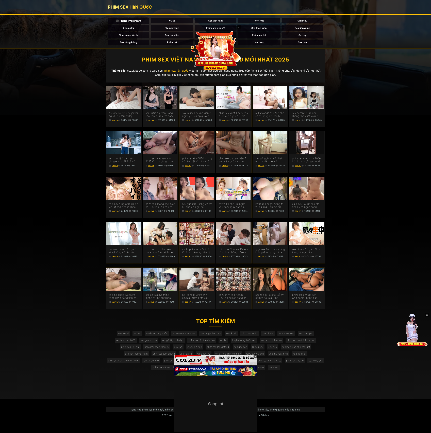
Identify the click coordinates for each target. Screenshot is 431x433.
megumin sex (194, 346)
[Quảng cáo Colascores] (215, 371)
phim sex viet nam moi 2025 (123, 360)
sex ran (178, 346)
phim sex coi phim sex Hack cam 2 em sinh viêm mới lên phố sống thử (160, 251)
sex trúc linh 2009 (125, 340)
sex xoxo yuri (306, 333)
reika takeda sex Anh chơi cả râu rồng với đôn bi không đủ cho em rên (270, 115)
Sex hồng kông (128, 42)
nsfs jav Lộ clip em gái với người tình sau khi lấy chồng (123, 115)
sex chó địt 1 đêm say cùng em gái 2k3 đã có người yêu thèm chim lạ (122, 160)
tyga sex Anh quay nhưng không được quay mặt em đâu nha (270, 251)
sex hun (272, 346)
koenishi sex (299, 353)
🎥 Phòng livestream (128, 20)
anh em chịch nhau (271, 340)
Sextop (303, 35)
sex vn (115, 120)
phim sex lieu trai (130, 346)
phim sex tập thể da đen (202, 340)
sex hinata (268, 333)
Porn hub (259, 20)
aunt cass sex (286, 333)
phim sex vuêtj (249, 333)
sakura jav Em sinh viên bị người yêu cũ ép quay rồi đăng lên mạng (196, 115)
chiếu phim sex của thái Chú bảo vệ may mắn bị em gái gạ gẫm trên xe (196, 251)
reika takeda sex (255, 353)
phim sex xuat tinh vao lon (301, 340)
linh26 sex (257, 346)
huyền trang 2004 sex (244, 340)
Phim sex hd (259, 35)
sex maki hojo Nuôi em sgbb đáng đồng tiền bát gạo (123, 296)
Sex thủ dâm (172, 35)
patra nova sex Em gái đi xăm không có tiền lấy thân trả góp (123, 251)
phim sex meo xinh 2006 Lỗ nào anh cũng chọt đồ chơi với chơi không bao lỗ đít (307, 160)
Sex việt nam (215, 20)
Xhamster (128, 28)
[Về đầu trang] (424, 429)
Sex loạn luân (259, 28)
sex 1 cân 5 (186, 353)
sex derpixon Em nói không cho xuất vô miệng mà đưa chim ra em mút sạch (307, 115)
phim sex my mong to (269, 360)
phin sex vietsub (295, 360)
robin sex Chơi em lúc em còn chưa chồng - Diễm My (233, 251)
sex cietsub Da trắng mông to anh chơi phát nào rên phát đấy (158, 296)
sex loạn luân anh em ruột (296, 346)
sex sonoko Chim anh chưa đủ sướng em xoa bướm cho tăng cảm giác (196, 296)
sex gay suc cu (149, 340)
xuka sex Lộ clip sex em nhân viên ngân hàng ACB (305, 205)
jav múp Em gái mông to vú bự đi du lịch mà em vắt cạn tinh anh (269, 205)
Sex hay (302, 42)
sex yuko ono (316, 360)
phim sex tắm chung (164, 353)
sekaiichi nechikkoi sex (157, 346)
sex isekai (123, 333)
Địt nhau (302, 20)
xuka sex (274, 367)
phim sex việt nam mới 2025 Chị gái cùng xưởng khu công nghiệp (159, 160)
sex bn (223, 340)
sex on (137, 333)
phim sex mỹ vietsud (218, 346)
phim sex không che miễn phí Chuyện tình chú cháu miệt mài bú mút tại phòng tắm (160, 205)
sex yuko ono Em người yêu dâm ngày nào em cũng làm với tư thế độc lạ (233, 205)
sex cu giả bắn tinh (211, 333)
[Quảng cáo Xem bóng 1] (215, 360)
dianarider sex (151, 360)
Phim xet (172, 42)
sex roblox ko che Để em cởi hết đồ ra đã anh (269, 296)
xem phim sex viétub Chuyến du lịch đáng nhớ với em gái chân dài (233, 296)
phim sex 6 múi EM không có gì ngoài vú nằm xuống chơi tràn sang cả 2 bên (197, 160)
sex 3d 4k (231, 333)
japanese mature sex (184, 333)
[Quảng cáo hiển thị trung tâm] (215, 50)
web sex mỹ (203, 353)
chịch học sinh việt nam (228, 353)
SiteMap (265, 415)
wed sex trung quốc (157, 333)
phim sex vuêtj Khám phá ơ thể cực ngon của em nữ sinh (233, 115)
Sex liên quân (302, 28)
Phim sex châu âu (129, 35)
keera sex (259, 367)
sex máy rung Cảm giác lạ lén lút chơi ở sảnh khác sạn (123, 205)
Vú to (172, 20)
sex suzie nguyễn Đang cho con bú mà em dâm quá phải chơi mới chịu (159, 115)
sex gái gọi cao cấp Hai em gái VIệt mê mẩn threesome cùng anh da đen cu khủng (269, 160)
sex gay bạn (240, 346)
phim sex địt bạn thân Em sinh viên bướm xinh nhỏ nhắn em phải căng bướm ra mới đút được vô (233, 160)
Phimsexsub (172, 28)
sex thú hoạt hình (278, 353)
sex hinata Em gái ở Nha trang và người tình (306, 251)
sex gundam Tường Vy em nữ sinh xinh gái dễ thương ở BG (197, 205)
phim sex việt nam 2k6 (165, 367)
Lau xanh (259, 42)
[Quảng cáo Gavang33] (215, 404)
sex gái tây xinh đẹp (172, 340)
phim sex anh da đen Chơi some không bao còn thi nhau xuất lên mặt (307, 296)
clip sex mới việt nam (136, 353)
